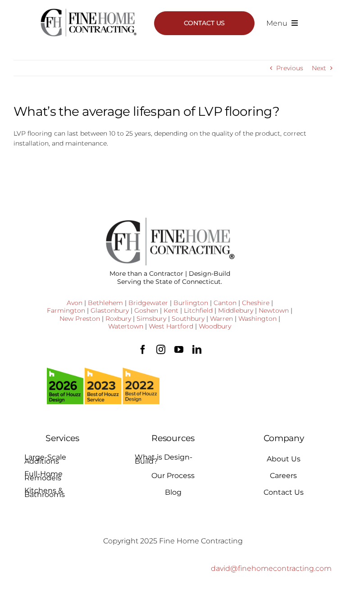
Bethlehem (105, 303)
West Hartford (171, 326)
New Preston (79, 318)
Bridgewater (148, 303)
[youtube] (178, 349)
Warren (221, 318)
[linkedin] (196, 349)
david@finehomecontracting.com (271, 568)
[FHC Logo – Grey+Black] (88, 11)
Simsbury (151, 318)
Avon (74, 303)
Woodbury (215, 326)
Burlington (190, 303)
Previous (289, 68)
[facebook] (142, 349)
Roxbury (118, 318)
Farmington (66, 310)
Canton (225, 303)
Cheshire (255, 303)
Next (319, 68)
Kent (171, 310)
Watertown (125, 326)
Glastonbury (110, 310)
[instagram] (160, 349)
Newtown (274, 310)
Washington (257, 318)
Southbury (188, 318)
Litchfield (198, 310)
